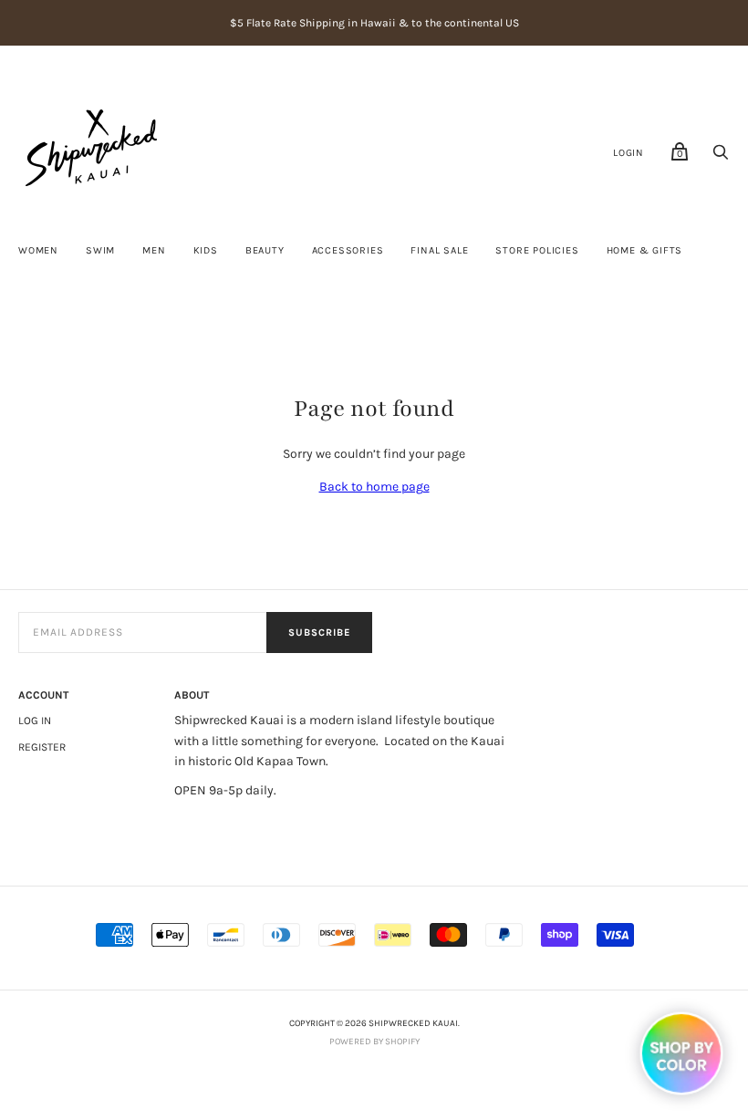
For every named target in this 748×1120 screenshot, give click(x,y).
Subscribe (319, 632)
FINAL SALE (439, 250)
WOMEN (38, 250)
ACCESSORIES (348, 250)
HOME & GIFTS (645, 250)
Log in (34, 720)
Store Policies (536, 250)
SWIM (100, 250)
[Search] (721, 157)
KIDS (205, 250)
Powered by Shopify (374, 1041)
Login (628, 153)
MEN (153, 250)
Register (42, 747)
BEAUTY (265, 250)
